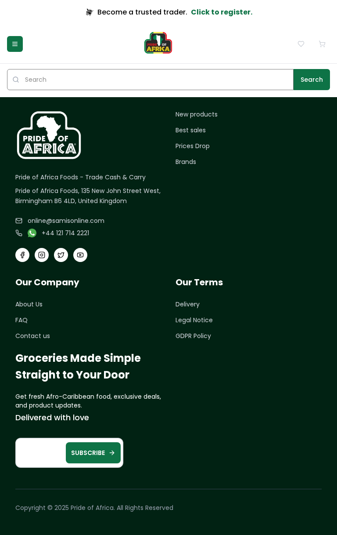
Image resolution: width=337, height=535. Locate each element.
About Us (29, 304)
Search (312, 79)
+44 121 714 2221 (65, 233)
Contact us (32, 335)
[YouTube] (80, 255)
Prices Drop (193, 146)
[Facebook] (22, 255)
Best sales (191, 130)
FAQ (21, 320)
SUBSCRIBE (88, 452)
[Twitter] (61, 255)
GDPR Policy (193, 335)
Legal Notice (194, 320)
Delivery (188, 304)
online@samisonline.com (66, 220)
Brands (186, 161)
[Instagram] (42, 255)
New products (197, 114)
